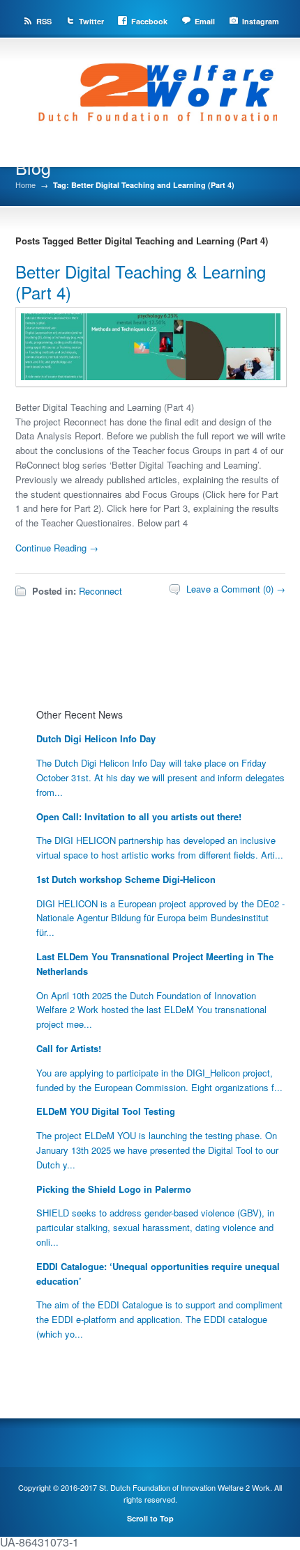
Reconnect (100, 590)
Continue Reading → (56, 547)
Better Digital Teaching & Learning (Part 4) (140, 281)
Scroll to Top (150, 1518)
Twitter (91, 21)
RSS (44, 21)
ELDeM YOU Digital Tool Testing (105, 1111)
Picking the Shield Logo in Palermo (113, 1189)
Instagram (260, 21)
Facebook (149, 21)
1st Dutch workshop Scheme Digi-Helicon (126, 879)
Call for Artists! (68, 1048)
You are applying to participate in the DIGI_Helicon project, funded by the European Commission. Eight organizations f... (159, 1080)
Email (205, 21)
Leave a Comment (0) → (235, 588)
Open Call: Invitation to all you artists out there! (138, 816)
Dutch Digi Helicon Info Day (96, 738)
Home (25, 185)
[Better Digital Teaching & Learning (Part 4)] (151, 382)
